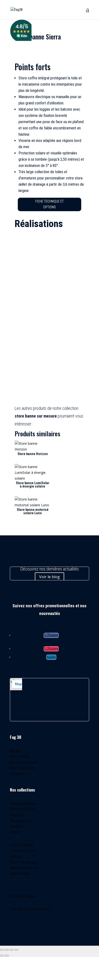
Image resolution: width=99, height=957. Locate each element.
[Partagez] (11, 950)
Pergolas (17, 814)
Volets (14, 832)
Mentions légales (23, 896)
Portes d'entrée (22, 845)
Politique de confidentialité (30, 909)
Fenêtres (17, 826)
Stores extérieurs (23, 803)
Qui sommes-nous (24, 762)
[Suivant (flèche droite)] (7, 955)
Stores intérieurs (22, 809)
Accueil (15, 750)
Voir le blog (49, 576)
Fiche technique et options (49, 204)
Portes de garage (23, 862)
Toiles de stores (22, 850)
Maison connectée (24, 868)
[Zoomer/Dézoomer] (2, 950)
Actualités (17, 773)
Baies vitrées (20, 873)
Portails (16, 856)
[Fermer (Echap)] (16, 950)
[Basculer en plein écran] (7, 950)
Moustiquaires (21, 820)
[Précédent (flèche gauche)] (2, 955)
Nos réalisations (22, 768)
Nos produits (20, 756)
